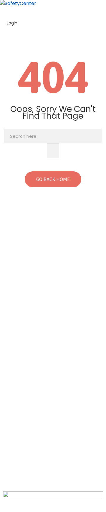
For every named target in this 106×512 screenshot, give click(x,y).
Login (11, 23)
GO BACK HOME (53, 179)
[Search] (53, 150)
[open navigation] (102, 10)
